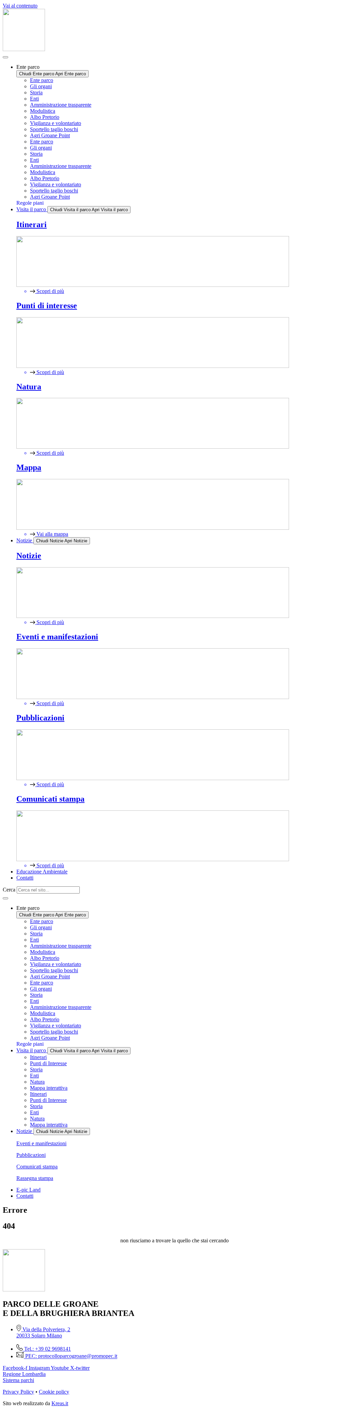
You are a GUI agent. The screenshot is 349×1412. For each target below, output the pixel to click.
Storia (36, 92)
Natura (37, 1082)
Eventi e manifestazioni (41, 1143)
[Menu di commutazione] (5, 57)
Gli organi (41, 86)
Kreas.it (59, 1403)
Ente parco (41, 80)
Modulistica (42, 111)
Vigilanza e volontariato (55, 123)
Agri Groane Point (50, 135)
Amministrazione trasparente (60, 105)
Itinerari (38, 1057)
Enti (34, 99)
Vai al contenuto (20, 6)
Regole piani (30, 203)
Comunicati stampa (37, 1166)
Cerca (9, 890)
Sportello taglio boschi (54, 129)
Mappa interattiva (48, 1088)
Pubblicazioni (31, 1155)
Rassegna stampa (34, 1178)
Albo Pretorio (44, 117)
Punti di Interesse (48, 1063)
